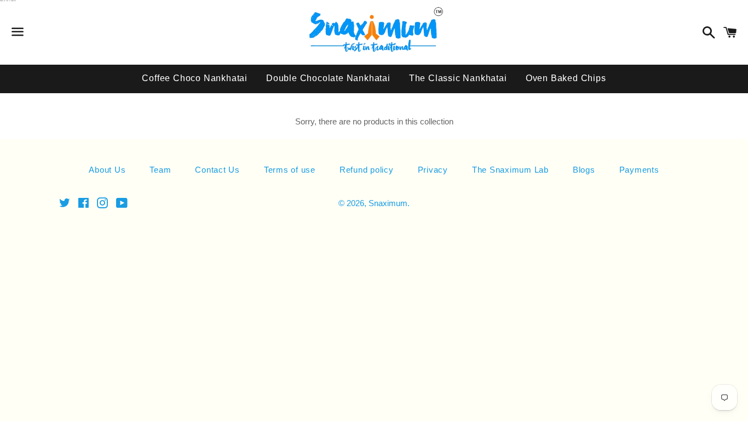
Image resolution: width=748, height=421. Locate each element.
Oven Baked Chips (566, 78)
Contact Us (217, 169)
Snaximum (388, 203)
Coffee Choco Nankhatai (195, 78)
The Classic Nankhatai (458, 78)
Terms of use (289, 169)
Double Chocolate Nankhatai (328, 78)
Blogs (584, 169)
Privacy (433, 169)
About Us (107, 169)
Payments (639, 169)
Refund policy (367, 169)
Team (160, 169)
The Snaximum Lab (510, 169)
